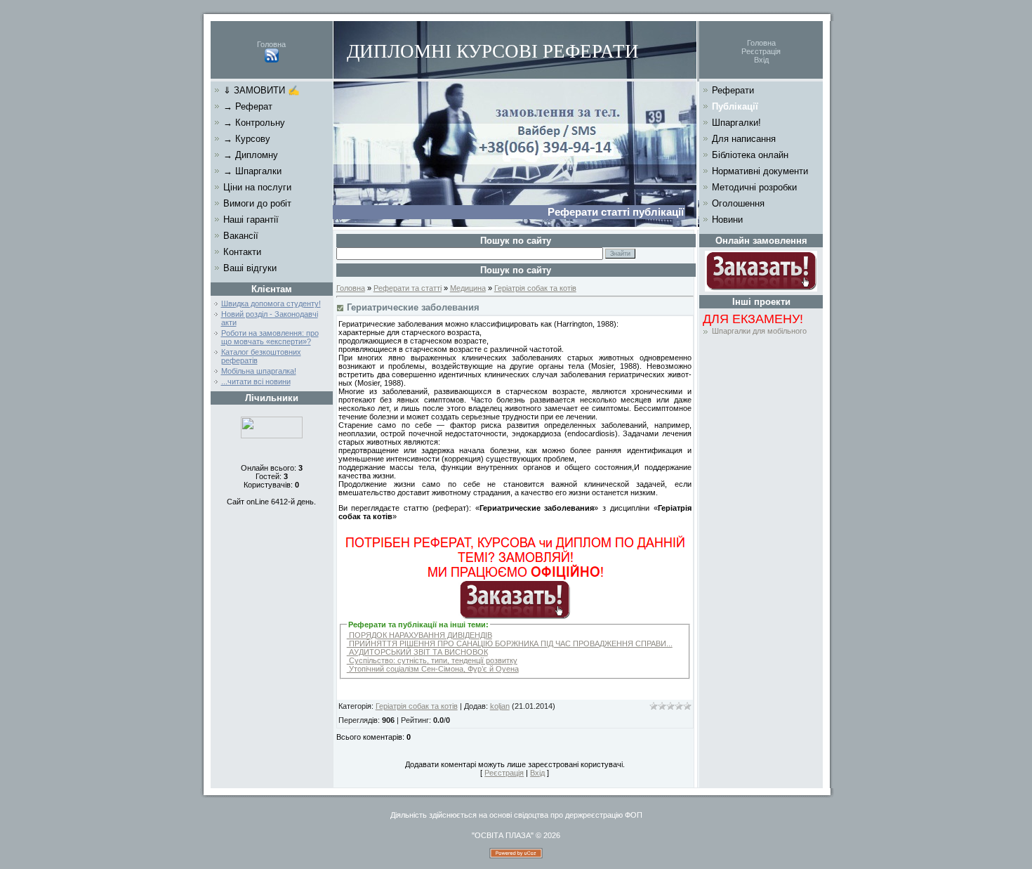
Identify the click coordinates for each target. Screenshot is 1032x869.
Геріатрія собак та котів (535, 288)
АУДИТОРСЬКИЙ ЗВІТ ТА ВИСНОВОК (417, 652)
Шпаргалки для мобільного (759, 331)
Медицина (468, 288)
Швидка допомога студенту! (271, 303)
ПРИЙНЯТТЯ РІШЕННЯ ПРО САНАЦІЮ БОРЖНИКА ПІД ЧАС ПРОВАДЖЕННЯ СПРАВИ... (510, 643)
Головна (271, 44)
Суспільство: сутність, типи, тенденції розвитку (432, 660)
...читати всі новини (256, 381)
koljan (500, 706)
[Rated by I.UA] (272, 435)
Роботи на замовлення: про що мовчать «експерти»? (270, 337)
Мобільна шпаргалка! (258, 371)
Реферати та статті (407, 288)
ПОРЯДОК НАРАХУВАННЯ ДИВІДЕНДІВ (419, 635)
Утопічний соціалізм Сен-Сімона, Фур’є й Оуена (433, 669)
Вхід (761, 59)
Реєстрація (761, 51)
